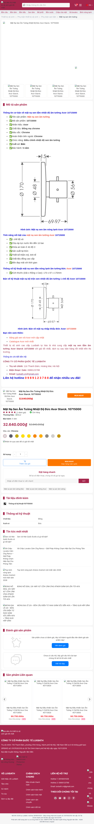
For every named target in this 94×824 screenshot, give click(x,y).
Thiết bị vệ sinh (8, 17)
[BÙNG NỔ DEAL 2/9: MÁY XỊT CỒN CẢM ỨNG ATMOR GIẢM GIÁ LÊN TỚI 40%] (9, 592)
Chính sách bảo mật (34, 795)
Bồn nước (49, 12)
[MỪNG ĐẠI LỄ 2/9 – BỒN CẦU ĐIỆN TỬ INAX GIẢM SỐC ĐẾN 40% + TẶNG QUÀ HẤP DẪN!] (9, 613)
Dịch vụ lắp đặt (7, 799)
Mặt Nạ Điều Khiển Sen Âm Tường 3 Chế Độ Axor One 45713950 (17, 710)
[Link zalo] (64, 798)
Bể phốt (40, 12)
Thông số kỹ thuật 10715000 (20, 504)
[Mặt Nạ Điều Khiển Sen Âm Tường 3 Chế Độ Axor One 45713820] (47, 692)
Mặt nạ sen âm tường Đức (14, 489)
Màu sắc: (10, 431)
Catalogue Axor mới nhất (21, 341)
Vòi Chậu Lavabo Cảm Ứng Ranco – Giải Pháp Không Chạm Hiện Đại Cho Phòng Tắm (51, 548)
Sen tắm (31, 12)
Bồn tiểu (22, 12)
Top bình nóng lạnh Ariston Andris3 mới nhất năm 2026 (39, 570)
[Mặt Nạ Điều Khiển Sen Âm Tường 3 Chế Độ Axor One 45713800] (76, 692)
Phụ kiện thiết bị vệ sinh (28, 17)
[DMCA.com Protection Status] (22, 761)
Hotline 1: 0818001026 (60, 779)
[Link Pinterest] (73, 798)
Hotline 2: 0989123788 (60, 783)
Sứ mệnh (4, 789)
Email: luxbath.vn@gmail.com (62, 786)
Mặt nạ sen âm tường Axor (36, 489)
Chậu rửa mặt (61, 12)
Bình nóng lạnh (86, 12)
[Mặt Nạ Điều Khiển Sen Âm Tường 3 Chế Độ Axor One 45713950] (17, 692)
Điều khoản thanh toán (33, 783)
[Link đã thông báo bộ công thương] (8, 760)
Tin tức (4, 794)
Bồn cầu (4, 12)
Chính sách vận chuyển (32, 801)
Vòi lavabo (73, 12)
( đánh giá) (21, 412)
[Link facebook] (55, 798)
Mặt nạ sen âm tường (68, 17)
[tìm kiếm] (24, 5)
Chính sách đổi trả (33, 807)
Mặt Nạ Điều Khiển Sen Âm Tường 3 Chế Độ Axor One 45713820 (47, 710)
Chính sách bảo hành (34, 790)
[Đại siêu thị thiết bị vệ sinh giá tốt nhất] (9, 5)
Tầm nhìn (4, 784)
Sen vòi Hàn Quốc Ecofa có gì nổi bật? (32, 537)
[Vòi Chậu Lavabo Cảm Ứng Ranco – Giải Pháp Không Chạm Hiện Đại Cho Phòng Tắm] (9, 556)
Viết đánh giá (60, 645)
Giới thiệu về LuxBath (9, 779)
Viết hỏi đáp (60, 664)
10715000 (71, 329)
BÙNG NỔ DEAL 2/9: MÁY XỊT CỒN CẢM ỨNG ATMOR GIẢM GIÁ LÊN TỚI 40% (48, 586)
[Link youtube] (60, 798)
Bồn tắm (13, 12)
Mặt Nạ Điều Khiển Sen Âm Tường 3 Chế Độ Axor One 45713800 (76, 710)
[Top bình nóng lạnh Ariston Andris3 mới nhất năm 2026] (9, 575)
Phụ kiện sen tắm (48, 17)
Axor (68, 268)
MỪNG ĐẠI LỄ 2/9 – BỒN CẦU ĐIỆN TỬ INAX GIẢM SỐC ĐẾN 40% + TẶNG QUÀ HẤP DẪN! (53, 605)
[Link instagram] (69, 798)
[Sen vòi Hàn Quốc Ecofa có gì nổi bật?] (9, 539)
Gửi (83, 481)
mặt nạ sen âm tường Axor (40, 235)
